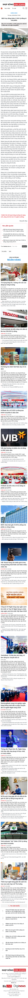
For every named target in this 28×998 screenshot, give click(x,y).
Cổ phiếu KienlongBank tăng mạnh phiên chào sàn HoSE (14, 722)
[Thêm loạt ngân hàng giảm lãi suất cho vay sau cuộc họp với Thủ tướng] (14, 871)
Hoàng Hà (3, 755)
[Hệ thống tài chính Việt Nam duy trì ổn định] (14, 356)
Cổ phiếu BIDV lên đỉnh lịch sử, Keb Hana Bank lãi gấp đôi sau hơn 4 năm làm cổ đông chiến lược (14, 235)
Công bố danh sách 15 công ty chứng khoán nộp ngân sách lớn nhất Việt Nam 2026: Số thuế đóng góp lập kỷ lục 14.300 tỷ (13, 626)
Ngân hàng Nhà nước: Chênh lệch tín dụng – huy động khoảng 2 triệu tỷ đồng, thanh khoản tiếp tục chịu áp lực (13, 302)
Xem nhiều (7, 8)
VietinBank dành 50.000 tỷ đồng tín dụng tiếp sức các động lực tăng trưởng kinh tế (13, 679)
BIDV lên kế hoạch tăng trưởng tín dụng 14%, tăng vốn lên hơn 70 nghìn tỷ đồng (13, 230)
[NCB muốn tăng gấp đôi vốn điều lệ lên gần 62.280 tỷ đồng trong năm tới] (14, 786)
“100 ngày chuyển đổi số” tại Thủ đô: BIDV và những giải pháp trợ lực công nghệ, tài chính (14, 772)
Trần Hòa (3, 333)
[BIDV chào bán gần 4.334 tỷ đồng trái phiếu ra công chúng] (14, 514)
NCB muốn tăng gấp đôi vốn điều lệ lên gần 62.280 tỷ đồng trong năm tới (14, 797)
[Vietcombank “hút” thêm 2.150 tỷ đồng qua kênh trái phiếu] (14, 831)
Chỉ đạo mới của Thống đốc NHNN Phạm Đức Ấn (12, 387)
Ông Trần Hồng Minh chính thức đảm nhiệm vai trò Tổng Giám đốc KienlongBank (13, 720)
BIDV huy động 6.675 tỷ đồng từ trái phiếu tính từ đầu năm (14, 537)
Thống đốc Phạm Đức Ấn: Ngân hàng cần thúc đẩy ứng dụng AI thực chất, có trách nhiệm (13, 305)
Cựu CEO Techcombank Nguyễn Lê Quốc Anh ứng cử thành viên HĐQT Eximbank (13, 342)
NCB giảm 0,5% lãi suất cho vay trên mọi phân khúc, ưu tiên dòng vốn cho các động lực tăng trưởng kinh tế (13, 817)
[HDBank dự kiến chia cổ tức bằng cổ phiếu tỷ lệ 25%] (14, 475)
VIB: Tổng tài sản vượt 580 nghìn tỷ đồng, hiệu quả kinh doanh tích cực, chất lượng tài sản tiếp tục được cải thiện (13, 581)
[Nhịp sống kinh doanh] (14, 970)
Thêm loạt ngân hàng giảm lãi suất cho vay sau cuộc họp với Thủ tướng (14, 883)
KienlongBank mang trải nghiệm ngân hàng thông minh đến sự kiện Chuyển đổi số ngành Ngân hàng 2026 (13, 705)
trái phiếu (4, 251)
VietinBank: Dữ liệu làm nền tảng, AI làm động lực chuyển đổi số (13, 656)
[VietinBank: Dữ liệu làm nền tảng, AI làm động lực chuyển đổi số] (14, 645)
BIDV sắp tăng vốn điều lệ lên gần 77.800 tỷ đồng (12, 539)
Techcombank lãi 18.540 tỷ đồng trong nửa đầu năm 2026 (14, 340)
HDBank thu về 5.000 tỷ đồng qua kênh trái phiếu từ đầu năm (12, 411)
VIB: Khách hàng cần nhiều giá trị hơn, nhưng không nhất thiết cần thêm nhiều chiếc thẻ (14, 565)
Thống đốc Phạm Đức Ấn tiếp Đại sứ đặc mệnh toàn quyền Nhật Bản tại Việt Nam (13, 384)
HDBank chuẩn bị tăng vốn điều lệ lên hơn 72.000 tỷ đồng (14, 423)
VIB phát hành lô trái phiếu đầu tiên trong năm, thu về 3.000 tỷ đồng (13, 461)
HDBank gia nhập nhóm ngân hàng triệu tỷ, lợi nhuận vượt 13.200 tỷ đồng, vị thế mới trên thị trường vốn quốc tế (14, 499)
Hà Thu (2, 886)
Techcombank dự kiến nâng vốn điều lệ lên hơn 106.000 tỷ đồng (14, 330)
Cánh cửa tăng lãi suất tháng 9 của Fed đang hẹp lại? (13, 902)
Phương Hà (3, 800)
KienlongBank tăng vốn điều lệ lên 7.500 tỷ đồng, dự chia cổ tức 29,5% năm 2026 (14, 725)
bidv (10, 251)
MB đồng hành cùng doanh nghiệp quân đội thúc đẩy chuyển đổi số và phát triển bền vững (13, 769)
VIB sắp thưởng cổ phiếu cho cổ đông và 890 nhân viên (13, 449)
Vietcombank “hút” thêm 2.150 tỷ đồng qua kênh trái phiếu (14, 842)
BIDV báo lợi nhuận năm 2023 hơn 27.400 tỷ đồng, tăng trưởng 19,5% (14, 240)
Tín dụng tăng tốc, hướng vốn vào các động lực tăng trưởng (13, 284)
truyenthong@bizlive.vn (16, 976)
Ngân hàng (14, 13)
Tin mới (14, 8)
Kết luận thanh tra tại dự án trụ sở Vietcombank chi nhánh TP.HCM (14, 854)
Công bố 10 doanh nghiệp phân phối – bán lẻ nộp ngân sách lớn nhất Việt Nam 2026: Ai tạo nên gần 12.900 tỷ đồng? (13, 631)
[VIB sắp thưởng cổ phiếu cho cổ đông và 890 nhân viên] (14, 437)
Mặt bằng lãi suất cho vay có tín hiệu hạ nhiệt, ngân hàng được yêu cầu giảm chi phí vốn (14, 899)
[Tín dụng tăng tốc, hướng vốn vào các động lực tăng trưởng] (14, 272)
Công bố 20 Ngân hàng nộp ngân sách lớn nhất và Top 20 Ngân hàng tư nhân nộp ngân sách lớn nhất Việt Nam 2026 (14, 609)
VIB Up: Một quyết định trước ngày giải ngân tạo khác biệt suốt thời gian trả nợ (14, 578)
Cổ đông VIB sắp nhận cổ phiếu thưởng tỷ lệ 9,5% (13, 459)
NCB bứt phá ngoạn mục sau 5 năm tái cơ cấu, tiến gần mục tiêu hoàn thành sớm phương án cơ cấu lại (13, 814)
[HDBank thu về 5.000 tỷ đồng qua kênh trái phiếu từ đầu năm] (14, 400)
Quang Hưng (4, 613)
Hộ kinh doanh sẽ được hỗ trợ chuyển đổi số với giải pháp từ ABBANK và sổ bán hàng (14, 766)
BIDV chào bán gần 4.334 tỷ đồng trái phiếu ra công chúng (13, 526)
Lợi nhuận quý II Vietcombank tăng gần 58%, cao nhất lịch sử (13, 857)
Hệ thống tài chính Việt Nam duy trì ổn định (13, 368)
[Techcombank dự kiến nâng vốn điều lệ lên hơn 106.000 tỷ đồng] (14, 319)
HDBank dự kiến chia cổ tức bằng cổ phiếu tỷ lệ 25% (13, 424)
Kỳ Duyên (3, 569)
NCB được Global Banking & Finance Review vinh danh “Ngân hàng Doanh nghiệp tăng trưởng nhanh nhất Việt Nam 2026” (14, 810)
